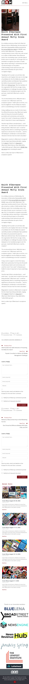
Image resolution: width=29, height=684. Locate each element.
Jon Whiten (6, 333)
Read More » (4, 509)
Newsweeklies (17, 339)
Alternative (6, 339)
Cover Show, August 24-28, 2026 (11, 501)
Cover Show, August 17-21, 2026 (11, 527)
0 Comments (19, 335)
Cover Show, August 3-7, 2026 (10, 581)
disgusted (18, 143)
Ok (14, 681)
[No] (27, 679)
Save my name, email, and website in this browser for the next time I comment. (12, 392)
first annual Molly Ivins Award (9, 49)
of (21, 339)
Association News (7, 335)
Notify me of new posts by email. (12, 401)
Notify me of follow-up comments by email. (15, 397)
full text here (11, 85)
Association (11, 339)
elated (6, 143)
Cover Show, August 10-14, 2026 (11, 554)
